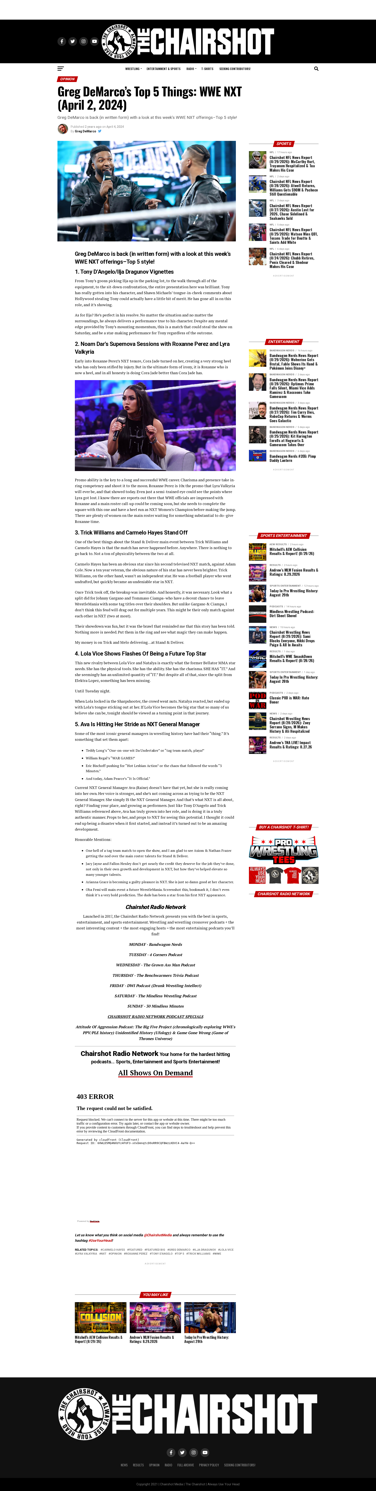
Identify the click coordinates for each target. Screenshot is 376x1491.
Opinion (116, 1253)
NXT (103, 1253)
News (124, 1465)
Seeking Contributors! (235, 68)
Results (138, 1465)
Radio (190, 68)
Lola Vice (226, 1249)
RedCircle (94, 1221)
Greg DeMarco (85, 131)
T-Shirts (207, 68)
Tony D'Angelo (162, 1253)
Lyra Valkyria (87, 1253)
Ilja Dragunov (205, 1249)
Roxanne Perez (137, 1253)
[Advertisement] (188, 10)
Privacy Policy (209, 1465)
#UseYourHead (100, 1240)
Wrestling (132, 68)
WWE (217, 1253)
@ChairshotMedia (158, 1235)
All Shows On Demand (155, 1072)
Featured (135, 1249)
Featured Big (155, 1249)
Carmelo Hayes (113, 1249)
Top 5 (180, 1253)
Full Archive (185, 1465)
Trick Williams (199, 1253)
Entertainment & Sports (163, 68)
